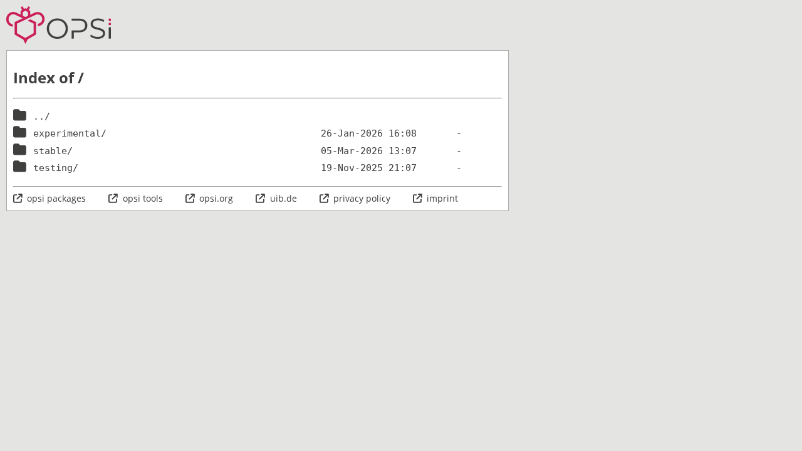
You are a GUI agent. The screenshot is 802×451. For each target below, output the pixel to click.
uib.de (283, 198)
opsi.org (216, 198)
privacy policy (361, 198)
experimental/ (70, 133)
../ (41, 116)
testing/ (55, 168)
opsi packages (56, 198)
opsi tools (142, 198)
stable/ (53, 151)
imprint (442, 198)
